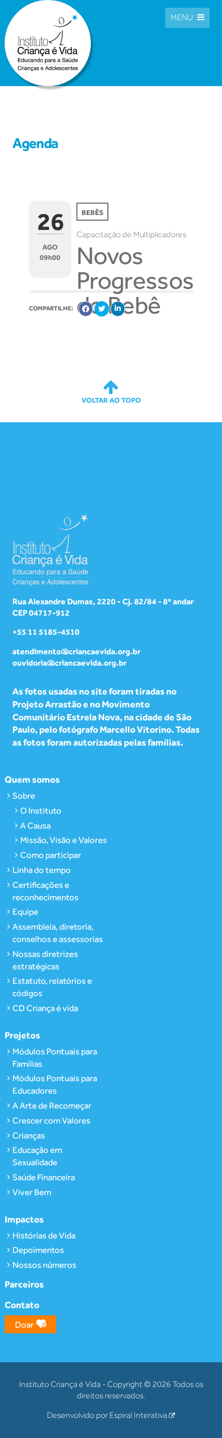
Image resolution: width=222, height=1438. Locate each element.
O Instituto (40, 810)
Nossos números (44, 1265)
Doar (24, 1324)
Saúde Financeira (43, 1177)
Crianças (28, 1135)
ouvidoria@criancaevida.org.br (69, 663)
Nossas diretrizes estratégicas (45, 960)
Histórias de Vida (43, 1235)
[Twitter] (101, 309)
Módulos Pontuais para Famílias (54, 1057)
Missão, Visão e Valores (63, 840)
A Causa (35, 825)
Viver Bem (31, 1192)
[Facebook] (85, 309)
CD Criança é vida (45, 1008)
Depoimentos (38, 1250)
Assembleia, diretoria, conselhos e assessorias (57, 932)
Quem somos (32, 779)
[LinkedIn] (117, 309)
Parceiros (24, 1284)
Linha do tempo (41, 870)
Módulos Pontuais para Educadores (54, 1084)
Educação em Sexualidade (37, 1156)
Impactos (24, 1219)
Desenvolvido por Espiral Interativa (108, 1415)
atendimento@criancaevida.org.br (76, 651)
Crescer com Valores (51, 1120)
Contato (22, 1304)
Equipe (25, 911)
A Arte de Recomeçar (51, 1105)
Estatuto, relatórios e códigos (52, 987)
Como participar (50, 855)
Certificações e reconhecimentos (45, 891)
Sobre (23, 795)
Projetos (22, 1035)
